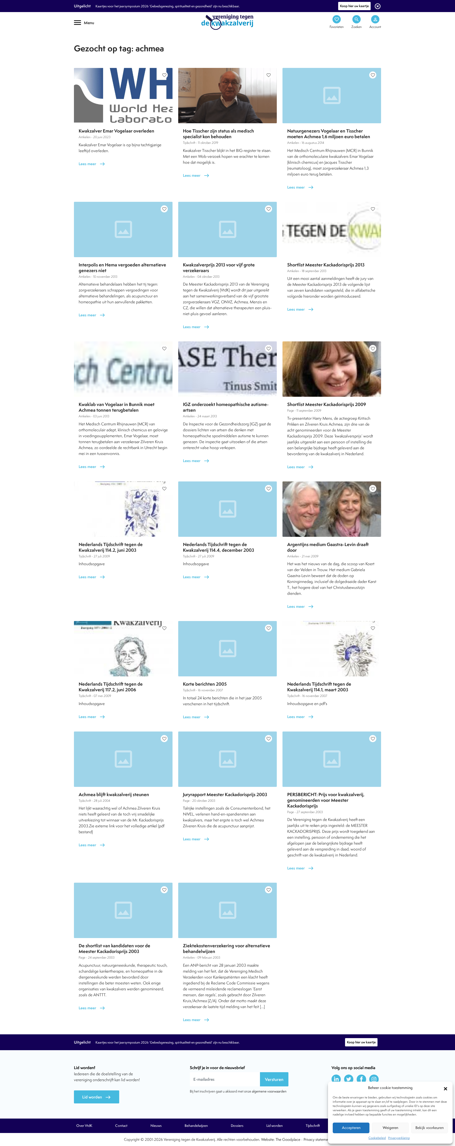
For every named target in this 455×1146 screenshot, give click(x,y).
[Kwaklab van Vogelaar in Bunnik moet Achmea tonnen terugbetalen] (123, 369)
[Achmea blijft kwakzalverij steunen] (123, 759)
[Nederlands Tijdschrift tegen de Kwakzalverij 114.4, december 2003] (227, 509)
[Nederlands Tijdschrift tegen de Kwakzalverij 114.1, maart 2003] (331, 648)
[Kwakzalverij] (227, 22)
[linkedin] (336, 1079)
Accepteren (351, 1127)
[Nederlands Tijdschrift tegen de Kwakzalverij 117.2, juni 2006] (123, 648)
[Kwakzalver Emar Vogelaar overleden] (123, 95)
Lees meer (92, 164)
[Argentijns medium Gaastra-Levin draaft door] (331, 509)
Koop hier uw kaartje (354, 6)
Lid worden (96, 1097)
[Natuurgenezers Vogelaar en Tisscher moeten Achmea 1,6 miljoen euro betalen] (331, 95)
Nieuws (156, 1125)
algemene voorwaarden (269, 1091)
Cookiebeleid (377, 1138)
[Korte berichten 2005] (227, 648)
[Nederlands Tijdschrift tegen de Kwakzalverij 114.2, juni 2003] (123, 509)
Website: (268, 1139)
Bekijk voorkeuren (429, 1127)
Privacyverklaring (399, 1138)
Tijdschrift (90, 42)
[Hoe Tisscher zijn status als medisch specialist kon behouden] (227, 95)
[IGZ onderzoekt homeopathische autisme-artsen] (227, 369)
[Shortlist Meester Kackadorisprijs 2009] (331, 369)
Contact (121, 1125)
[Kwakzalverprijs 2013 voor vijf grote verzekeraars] (227, 229)
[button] (445, 1088)
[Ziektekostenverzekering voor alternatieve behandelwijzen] (227, 910)
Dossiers (237, 1125)
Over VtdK (84, 1125)
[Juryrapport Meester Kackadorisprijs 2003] (227, 759)
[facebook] (361, 1079)
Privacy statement (317, 1139)
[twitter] (349, 1079)
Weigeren (390, 1127)
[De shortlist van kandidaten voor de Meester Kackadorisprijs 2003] (123, 910)
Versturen (274, 1079)
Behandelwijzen (196, 1125)
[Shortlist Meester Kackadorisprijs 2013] (331, 229)
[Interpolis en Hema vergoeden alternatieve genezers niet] (123, 229)
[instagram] (374, 1079)
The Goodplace (288, 1139)
